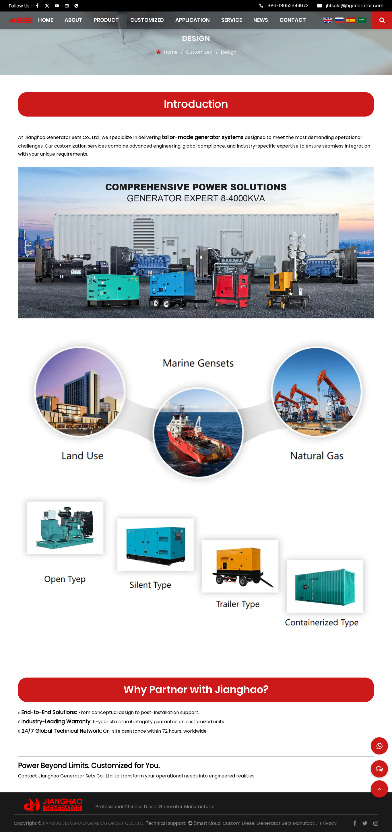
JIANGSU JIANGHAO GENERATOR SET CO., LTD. (93, 823)
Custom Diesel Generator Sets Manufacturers (270, 823)
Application (192, 20)
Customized (147, 20)
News (260, 20)
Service (231, 20)
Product (106, 20)
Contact (293, 20)
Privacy (328, 823)
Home (45, 20)
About (73, 20)
